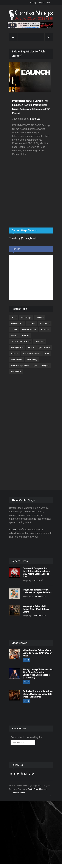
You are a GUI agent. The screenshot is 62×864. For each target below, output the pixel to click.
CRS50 (14, 318)
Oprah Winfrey (44, 347)
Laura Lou (35, 118)
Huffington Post (17, 347)
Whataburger (26, 318)
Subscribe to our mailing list (26, 737)
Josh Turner (45, 324)
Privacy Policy (19, 793)
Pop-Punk (15, 353)
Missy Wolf (38, 580)
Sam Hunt (31, 324)
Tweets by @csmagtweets (23, 238)
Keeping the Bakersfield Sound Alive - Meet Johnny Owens (36, 609)
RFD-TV (31, 347)
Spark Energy (32, 359)
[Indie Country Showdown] (30, 25)
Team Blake (16, 371)
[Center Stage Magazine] (31, 15)
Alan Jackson (16, 359)
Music (26, 660)
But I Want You (17, 324)
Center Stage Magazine (38, 789)
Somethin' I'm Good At (32, 353)
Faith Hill (25, 336)
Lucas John (40, 342)
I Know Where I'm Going (21, 342)
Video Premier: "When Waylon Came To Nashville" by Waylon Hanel (37, 653)
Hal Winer (45, 330)
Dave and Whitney (29, 330)
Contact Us (15, 529)
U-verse (14, 330)
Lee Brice (39, 318)
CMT (47, 353)
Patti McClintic (40, 596)
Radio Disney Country (20, 365)
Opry (35, 365)
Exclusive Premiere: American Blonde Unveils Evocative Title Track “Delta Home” (38, 694)
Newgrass (45, 365)
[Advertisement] (31, 201)
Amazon (14, 336)
